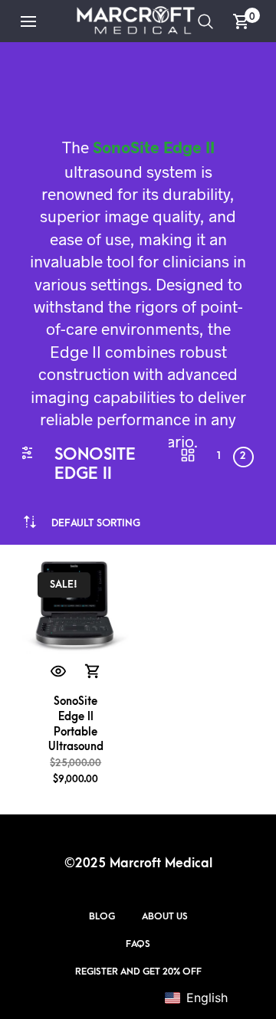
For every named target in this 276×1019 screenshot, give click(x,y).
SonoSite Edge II (154, 146)
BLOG (102, 916)
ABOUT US (165, 916)
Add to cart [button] (93, 672)
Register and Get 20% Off (138, 971)
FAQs (138, 944)
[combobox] (95, 523)
